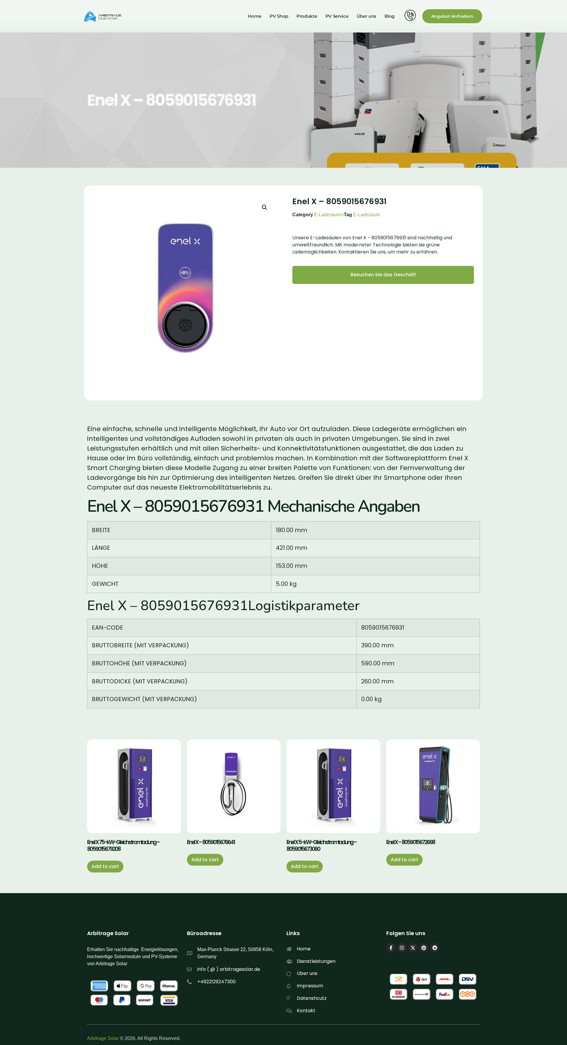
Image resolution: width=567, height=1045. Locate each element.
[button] (264, 207)
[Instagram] (402, 948)
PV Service (336, 16)
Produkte (306, 16)
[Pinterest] (423, 948)
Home (254, 16)
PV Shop (279, 16)
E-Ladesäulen (329, 214)
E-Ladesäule (366, 214)
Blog (389, 16)
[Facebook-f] (391, 948)
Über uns (367, 16)
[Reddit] (434, 948)
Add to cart (105, 866)
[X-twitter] (413, 948)
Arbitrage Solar (103, 1038)
